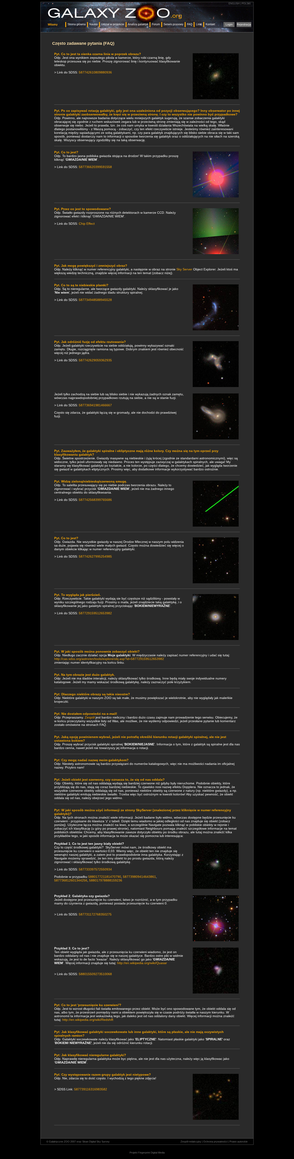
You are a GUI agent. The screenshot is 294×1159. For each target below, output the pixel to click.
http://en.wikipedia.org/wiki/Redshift (87, 1019)
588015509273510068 (95, 974)
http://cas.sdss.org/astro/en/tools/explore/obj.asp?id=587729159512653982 (109, 659)
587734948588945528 (95, 300)
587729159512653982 (95, 613)
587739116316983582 (90, 1089)
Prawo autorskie (238, 1141)
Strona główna (77, 24)
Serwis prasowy (173, 24)
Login (229, 24)
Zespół (90, 717)
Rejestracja (244, 24)
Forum (156, 24)
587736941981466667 (95, 405)
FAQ (189, 24)
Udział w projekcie (112, 24)
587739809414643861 (139, 876)
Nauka (93, 24)
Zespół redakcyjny (191, 1141)
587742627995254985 (95, 556)
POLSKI (246, 3)
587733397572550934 (95, 869)
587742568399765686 (95, 500)
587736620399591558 (95, 167)
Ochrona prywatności (215, 1141)
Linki (199, 24)
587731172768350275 (95, 914)
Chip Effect (87, 223)
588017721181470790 (104, 876)
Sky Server (184, 269)
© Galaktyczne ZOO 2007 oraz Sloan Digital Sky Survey (78, 1141)
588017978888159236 (105, 880)
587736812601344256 (70, 880)
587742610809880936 (95, 72)
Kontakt (210, 24)
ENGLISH (234, 3)
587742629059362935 (95, 360)
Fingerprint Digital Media (151, 1152)
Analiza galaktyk (138, 24)
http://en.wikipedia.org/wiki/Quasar (142, 963)
